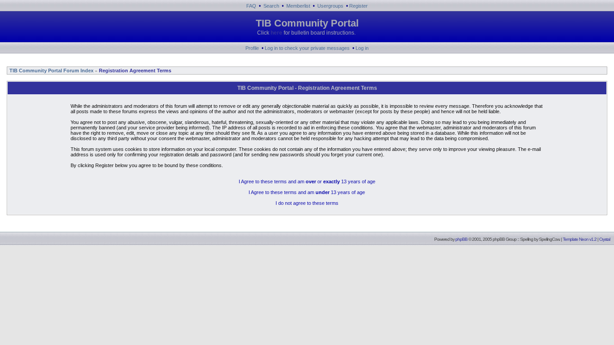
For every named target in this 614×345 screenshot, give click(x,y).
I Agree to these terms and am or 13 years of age (307, 181)
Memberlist (298, 6)
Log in (362, 48)
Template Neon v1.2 (579, 239)
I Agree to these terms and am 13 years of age (307, 192)
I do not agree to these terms (307, 203)
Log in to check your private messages (307, 48)
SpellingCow (549, 239)
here (276, 33)
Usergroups (330, 6)
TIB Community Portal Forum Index (50, 70)
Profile (252, 48)
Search (271, 6)
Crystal (604, 239)
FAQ (251, 6)
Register (358, 6)
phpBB (461, 239)
